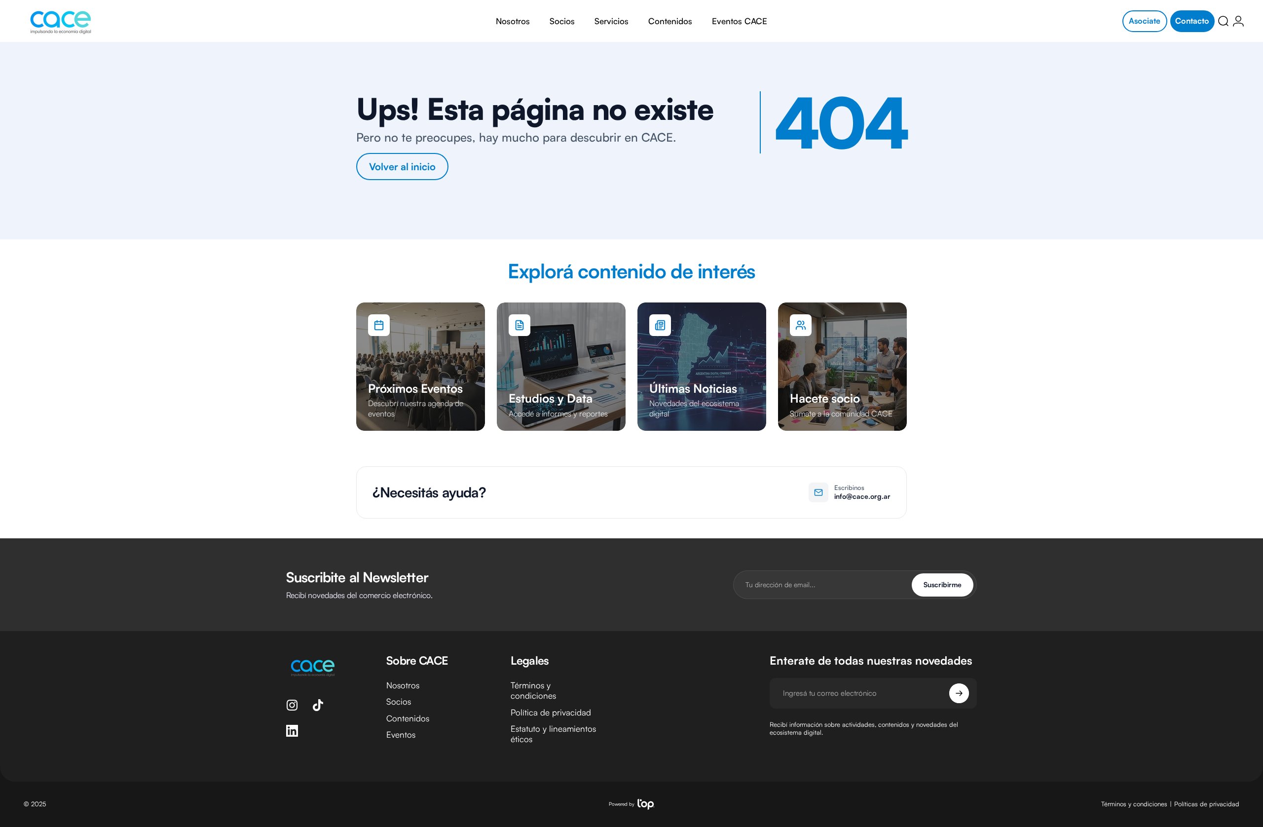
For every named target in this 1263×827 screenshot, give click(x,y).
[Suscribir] (959, 693)
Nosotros (402, 685)
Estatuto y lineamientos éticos (553, 733)
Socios (398, 701)
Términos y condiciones (533, 690)
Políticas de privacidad (1206, 804)
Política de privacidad (551, 712)
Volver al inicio (402, 166)
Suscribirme (943, 584)
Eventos (400, 734)
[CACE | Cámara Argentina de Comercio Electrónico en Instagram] (292, 705)
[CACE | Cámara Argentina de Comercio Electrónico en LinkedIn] (292, 731)
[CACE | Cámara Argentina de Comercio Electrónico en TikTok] (318, 705)
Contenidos (407, 718)
